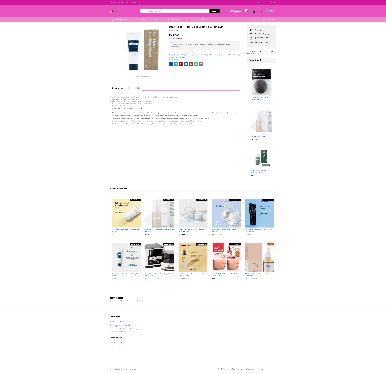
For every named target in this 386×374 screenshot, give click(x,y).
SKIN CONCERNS (172, 20)
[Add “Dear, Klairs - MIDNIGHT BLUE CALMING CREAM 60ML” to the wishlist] (261, 225)
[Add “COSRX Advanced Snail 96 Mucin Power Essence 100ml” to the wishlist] (195, 269)
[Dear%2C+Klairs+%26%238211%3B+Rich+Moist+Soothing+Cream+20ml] (176, 64)
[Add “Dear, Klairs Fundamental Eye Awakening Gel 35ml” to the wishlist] (161, 225)
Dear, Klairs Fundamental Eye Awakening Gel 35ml (159, 230)
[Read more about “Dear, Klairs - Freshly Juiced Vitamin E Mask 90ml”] (218, 225)
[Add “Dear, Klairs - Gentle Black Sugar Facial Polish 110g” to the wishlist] (161, 269)
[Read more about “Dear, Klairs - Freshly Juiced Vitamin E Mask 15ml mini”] (185, 225)
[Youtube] (117, 342)
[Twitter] (114, 342)
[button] (133, 225)
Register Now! (251, 53)
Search (214, 11)
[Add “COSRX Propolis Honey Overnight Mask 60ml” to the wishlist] (128, 225)
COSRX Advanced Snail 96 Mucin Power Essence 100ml (192, 274)
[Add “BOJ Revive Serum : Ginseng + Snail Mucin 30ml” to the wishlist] (261, 269)
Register (273, 12)
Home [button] (156, 20)
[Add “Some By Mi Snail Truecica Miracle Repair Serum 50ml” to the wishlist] (228, 269)
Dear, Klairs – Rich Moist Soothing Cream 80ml (126, 274)
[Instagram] (124, 342)
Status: (171, 38)
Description (118, 88)
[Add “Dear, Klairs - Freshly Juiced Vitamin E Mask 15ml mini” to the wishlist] (195, 225)
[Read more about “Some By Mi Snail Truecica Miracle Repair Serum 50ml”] (218, 269)
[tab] (118, 89)
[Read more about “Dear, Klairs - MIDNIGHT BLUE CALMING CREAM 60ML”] (252, 225)
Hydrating (204, 55)
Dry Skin (197, 55)
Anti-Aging (180, 55)
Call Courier (255, 20)
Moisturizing (217, 55)
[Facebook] (110, 342)
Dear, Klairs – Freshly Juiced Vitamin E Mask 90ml (225, 230)
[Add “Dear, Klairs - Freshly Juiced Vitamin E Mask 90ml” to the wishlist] (228, 225)
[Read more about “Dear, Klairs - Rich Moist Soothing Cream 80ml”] (119, 269)
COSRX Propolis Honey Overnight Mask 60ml (125, 230)
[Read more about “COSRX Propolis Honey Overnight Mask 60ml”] (119, 225)
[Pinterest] (121, 342)
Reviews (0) (134, 88)
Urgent (232, 10)
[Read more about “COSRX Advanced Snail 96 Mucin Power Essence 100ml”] (185, 269)
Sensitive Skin (174, 57)
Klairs (176, 30)
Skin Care (183, 57)
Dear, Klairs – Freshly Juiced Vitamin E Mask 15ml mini (192, 230)
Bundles (200, 20)
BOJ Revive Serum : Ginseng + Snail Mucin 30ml (257, 274)
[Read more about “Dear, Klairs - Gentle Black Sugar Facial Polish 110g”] (152, 269)
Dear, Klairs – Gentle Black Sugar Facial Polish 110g (159, 274)
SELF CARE (188, 20)
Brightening (189, 55)
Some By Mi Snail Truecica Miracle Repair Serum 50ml (226, 274)
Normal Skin (226, 55)
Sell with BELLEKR (269, 20)
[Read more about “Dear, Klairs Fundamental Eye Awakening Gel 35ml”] (152, 225)
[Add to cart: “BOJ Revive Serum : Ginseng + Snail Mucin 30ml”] (252, 269)
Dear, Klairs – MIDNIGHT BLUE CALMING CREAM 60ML (258, 230)
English (259, 2)
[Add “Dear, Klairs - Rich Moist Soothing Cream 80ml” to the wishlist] (128, 269)
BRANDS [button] (143, 20)
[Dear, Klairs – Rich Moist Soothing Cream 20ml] (171, 64)
